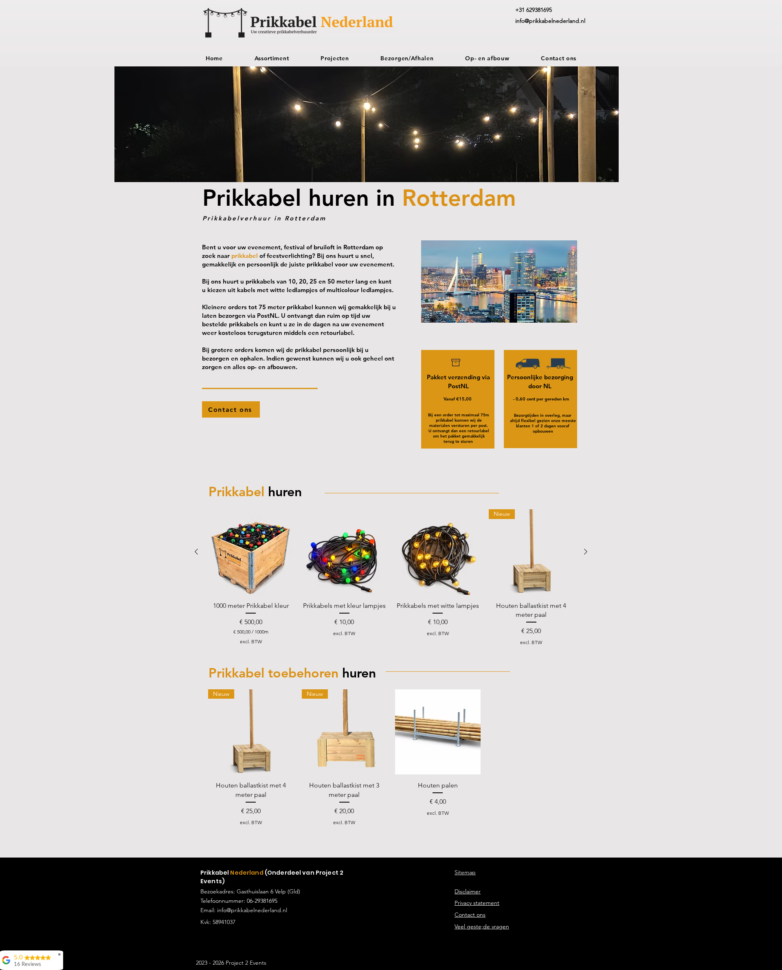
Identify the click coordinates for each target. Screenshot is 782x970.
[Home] (455, 362)
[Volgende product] (586, 551)
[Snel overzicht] (251, 552)
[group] (391, 577)
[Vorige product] (196, 551)
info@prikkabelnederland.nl (252, 910)
